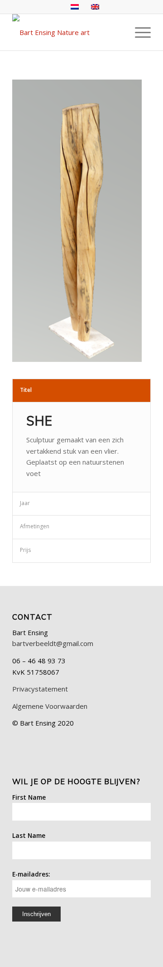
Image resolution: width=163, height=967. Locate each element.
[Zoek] (117, 32)
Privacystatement (40, 688)
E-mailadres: (31, 874)
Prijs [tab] (25, 550)
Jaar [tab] (25, 503)
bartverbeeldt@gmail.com (52, 643)
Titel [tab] (26, 390)
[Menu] (138, 32)
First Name (29, 797)
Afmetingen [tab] (34, 526)
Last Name (28, 835)
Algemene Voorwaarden (49, 706)
